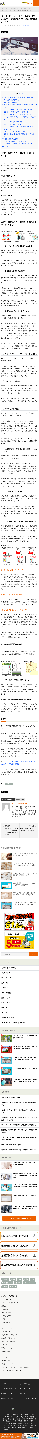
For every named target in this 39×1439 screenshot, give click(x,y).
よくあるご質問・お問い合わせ (28, 1398)
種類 (14, 1279)
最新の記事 (21, 799)
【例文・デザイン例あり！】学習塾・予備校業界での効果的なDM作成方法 (25, 1185)
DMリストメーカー (8, 1348)
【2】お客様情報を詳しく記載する (16, 112)
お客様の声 (5, 1319)
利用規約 (22, 1393)
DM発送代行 (5, 988)
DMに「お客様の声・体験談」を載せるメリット (17, 97)
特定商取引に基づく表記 (8, 1398)
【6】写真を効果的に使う (13, 124)
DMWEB (4, 1345)
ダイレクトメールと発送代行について (13, 1023)
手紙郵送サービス (7, 1309)
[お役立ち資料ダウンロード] (19, 1236)
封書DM (4, 1306)
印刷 (33, 1279)
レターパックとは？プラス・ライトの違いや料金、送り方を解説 (25, 1047)
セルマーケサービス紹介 (9, 968)
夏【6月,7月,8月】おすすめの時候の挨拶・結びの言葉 (25, 1037)
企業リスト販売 (6, 1312)
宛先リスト (5, 983)
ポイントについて (7, 1364)
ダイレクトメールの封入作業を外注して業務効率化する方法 (25, 1163)
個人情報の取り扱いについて (9, 1388)
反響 (27, 1279)
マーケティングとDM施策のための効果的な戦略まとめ (19, 1125)
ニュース (4, 1013)
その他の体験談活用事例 (10, 139)
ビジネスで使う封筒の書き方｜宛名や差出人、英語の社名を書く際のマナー (25, 1080)
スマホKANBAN (7, 1351)
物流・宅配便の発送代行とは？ (11, 1145)
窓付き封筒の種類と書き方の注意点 (24, 1195)
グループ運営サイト (25, 1384)
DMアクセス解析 (7, 1316)
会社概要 (4, 1384)
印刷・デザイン (6, 1003)
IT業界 (5, 1286)
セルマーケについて (8, 1328)
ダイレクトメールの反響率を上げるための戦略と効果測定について (19, 1104)
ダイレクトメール (26, 25)
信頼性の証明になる (11, 100)
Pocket (17, 32)
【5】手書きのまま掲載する (14, 122)
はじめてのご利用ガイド (9, 1335)
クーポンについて (7, 1361)
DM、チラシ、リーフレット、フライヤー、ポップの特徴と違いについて (12, 830)
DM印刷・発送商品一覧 (10, 1296)
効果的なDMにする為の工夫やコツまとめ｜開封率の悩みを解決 (19, 1131)
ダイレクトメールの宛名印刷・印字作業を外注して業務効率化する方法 (25, 1207)
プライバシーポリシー (25, 1388)
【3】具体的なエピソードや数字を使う (17, 114)
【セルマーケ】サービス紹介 (11, 1097)
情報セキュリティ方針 (7, 1393)
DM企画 (14, 1286)
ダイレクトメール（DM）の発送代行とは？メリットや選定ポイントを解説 (19, 1119)
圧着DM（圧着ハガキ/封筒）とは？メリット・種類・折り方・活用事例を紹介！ (25, 1175)
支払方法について (7, 1357)
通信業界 (6, 1279)
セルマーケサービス (8, 1018)
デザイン (9, 784)
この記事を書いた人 (9, 799)
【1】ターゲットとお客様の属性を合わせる (19, 109)
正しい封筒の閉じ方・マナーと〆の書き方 (25, 1069)
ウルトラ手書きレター (9, 1341)
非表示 (21, 93)
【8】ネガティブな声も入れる (14, 131)
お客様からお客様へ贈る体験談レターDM (18, 144)
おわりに (5, 146)
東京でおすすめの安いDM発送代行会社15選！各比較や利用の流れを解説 (19, 1139)
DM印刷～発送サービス (9, 1338)
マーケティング (6, 978)
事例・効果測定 (6, 993)
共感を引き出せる (11, 102)
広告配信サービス (7, 1322)
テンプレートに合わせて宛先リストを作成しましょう (18, 1367)
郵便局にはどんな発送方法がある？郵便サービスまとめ (19, 1150)
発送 (20, 1279)
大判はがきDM (6, 1299)
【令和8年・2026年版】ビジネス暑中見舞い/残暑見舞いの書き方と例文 (24, 1058)
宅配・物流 (5, 1008)
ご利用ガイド (6, 1331)
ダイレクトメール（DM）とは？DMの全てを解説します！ (19, 1111)
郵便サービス (6, 998)
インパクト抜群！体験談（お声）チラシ (18, 141)
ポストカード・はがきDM (10, 1303)
